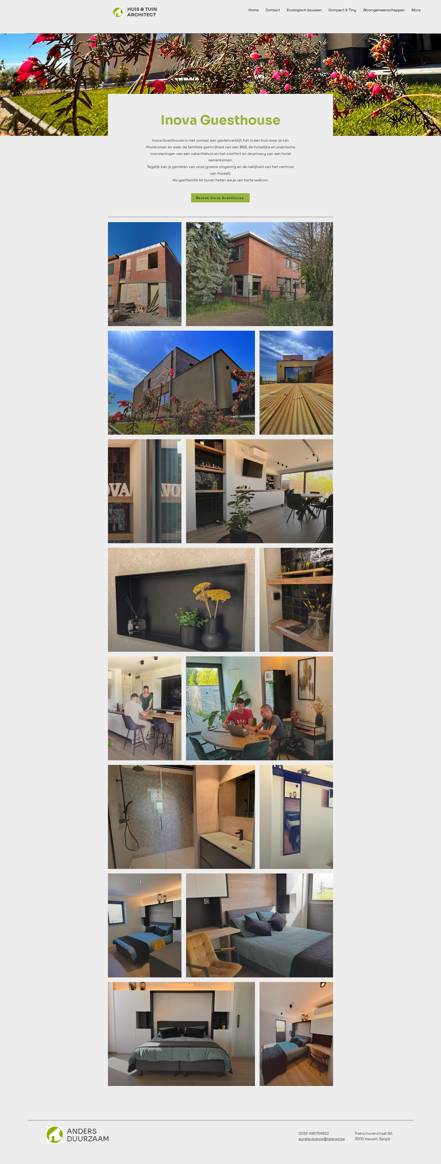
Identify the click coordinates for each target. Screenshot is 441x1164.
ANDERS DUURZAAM (88, 1135)
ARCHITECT (141, 15)
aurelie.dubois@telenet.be (322, 1138)
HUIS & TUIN (142, 9)
